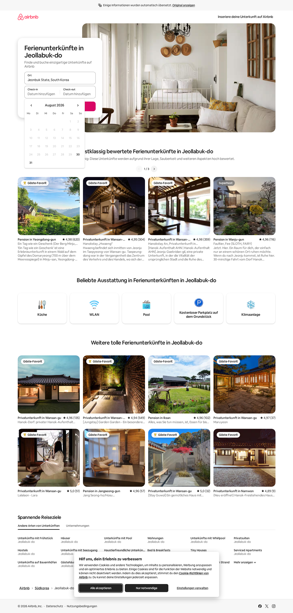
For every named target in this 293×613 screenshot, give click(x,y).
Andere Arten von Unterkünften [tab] (39, 526)
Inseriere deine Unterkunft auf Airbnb (245, 17)
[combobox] (60, 79)
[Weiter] (154, 169)
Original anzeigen (183, 5)
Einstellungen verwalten (192, 588)
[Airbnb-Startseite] (28, 16)
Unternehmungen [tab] (77, 526)
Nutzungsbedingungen (82, 606)
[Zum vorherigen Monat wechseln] (31, 105)
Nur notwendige (146, 588)
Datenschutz (54, 606)
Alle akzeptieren (100, 588)
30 (78, 154)
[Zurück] (139, 169)
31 (30, 163)
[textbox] (42, 94)
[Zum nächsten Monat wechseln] (78, 105)
